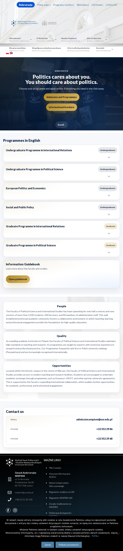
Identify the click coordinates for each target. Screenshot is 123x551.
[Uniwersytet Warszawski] (49, 23)
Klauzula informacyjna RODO (59, 475)
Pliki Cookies (55, 467)
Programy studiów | (63, 4)
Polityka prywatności (69, 544)
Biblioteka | (83, 4)
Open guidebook (18, 279)
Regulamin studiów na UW (61, 492)
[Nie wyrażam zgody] (119, 533)
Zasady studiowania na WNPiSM (60, 505)
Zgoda (48, 544)
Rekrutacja (25, 4)
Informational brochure (61, 107)
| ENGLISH (111, 4)
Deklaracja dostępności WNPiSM (60, 514)
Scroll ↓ (62, 124)
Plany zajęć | (44, 4)
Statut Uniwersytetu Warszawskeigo (59, 484)
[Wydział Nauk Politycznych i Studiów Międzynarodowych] (26, 23)
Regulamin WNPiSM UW (60, 497)
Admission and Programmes (61, 97)
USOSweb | (97, 4)
